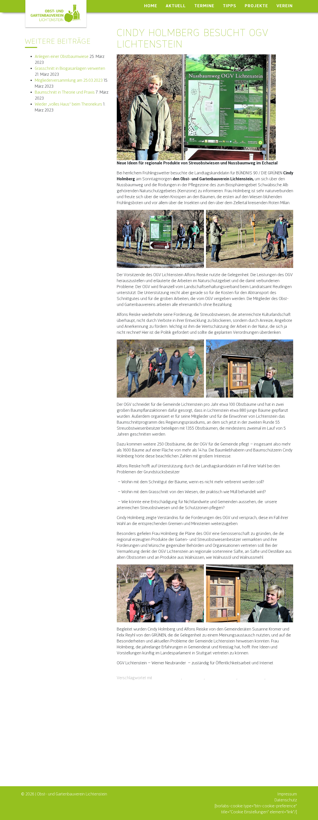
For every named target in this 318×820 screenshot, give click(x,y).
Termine (204, 5)
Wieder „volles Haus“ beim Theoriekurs (68, 104)
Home (150, 5)
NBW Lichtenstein (221, 677)
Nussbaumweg (251, 677)
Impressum (287, 794)
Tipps (229, 5)
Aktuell (176, 5)
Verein (285, 5)
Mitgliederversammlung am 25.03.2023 (69, 80)
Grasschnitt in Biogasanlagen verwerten (70, 68)
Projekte (256, 5)
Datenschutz (286, 800)
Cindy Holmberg (167, 677)
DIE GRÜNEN (193, 677)
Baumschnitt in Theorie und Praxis (65, 92)
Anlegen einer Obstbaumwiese (61, 56)
